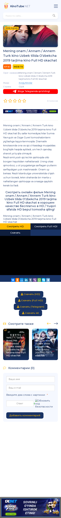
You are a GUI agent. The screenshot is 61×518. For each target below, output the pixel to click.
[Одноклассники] (17, 280)
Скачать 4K (31, 312)
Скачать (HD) (31, 294)
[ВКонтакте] (13, 280)
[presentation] (49, 323)
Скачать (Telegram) (31, 306)
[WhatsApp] (39, 280)
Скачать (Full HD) (31, 300)
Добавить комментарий (24, 415)
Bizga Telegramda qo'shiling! (34, 91)
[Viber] (35, 280)
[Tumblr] (30, 280)
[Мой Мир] (22, 280)
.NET (20, 6)
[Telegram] (48, 280)
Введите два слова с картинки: (25, 394)
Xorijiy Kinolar (25, 83)
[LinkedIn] (26, 280)
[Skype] (44, 280)
